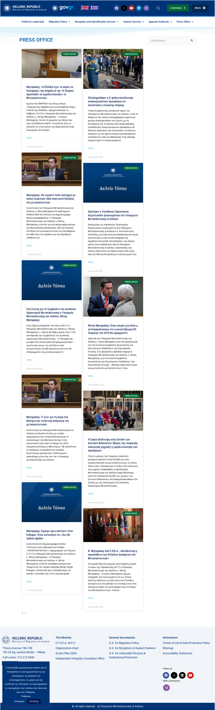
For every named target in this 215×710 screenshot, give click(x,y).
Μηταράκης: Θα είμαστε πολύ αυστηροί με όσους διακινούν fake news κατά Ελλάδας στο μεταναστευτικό (51, 198)
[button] (158, 8)
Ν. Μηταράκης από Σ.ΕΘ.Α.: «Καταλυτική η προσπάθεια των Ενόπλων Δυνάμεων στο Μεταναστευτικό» (112, 554)
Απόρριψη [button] (19, 701)
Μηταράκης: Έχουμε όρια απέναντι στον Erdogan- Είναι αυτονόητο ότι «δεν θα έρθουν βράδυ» (49, 534)
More (29, 138)
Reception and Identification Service (95, 21)
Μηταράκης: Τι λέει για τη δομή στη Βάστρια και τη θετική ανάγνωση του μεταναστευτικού (47, 420)
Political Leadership (33, 21)
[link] (188, 687)
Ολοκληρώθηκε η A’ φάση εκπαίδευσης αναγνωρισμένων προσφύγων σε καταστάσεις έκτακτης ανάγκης (110, 101)
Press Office (183, 21)
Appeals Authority (159, 21)
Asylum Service (132, 21)
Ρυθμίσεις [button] (26, 696)
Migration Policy (58, 21)
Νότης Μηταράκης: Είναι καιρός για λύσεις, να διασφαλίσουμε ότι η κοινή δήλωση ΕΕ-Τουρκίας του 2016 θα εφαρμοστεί (113, 329)
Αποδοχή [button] (34, 701)
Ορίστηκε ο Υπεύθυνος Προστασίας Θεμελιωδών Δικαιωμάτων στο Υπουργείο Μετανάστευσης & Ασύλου (113, 215)
